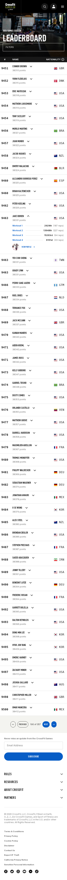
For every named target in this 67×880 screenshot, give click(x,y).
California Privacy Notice (16, 860)
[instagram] (18, 871)
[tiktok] (36, 871)
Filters (10, 47)
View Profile (27, 247)
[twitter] (12, 871)
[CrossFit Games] (10, 6)
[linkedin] (30, 871)
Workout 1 (17, 225)
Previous (23, 724)
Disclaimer (9, 845)
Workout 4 (17, 240)
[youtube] (24, 871)
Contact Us (9, 850)
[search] (44, 6)
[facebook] (6, 871)
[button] (62, 6)
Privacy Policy (11, 836)
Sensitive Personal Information (19, 864)
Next (46, 724)
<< (13, 724)
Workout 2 (17, 230)
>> (54, 724)
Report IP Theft (11, 855)
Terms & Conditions (14, 831)
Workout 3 (17, 235)
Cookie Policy (11, 841)
